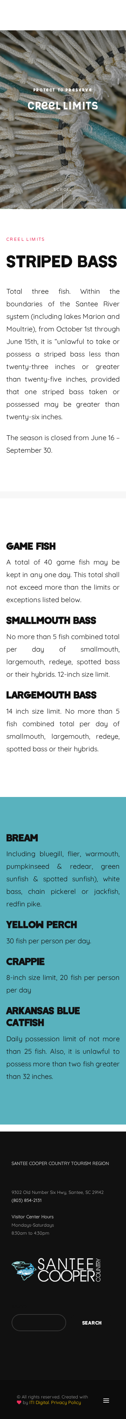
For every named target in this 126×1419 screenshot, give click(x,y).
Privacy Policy (66, 1402)
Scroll (63, 189)
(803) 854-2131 (27, 1200)
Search (20, 1306)
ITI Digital (39, 1402)
